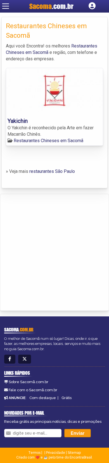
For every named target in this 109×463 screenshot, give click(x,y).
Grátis (66, 398)
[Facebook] (9, 359)
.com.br (51, 6)
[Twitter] (24, 359)
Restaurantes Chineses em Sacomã (48, 140)
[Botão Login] (92, 6)
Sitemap (74, 453)
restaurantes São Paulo (52, 171)
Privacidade (55, 453)
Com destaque (42, 398)
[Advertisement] (54, 251)
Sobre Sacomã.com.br (28, 382)
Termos (34, 453)
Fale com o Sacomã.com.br (33, 390)
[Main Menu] (5, 6)
